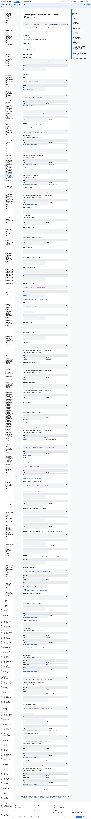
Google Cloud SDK (7, 4)
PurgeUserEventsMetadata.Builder (30, 121)
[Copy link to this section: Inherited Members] (36, 49)
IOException (25, 563)
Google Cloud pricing (18, 807)
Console (74, 1)
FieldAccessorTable (27, 455)
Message (47, 579)
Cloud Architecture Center (57, 810)
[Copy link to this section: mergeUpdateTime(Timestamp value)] (42, 593)
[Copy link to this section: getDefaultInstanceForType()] (38, 267)
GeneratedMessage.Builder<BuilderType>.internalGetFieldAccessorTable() (36, 459)
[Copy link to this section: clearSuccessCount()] (34, 167)
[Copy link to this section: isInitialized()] (30, 462)
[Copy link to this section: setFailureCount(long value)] (37, 675)
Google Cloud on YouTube (76, 810)
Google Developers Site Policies (38, 797)
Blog (73, 805)
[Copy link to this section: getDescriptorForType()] (36, 283)
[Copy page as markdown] (34, 17)
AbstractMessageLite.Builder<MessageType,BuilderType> (41, 37)
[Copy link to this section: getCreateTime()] (32, 207)
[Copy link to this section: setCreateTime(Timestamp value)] (40, 620)
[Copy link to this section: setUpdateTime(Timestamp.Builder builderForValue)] (49, 760)
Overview (3, 6)
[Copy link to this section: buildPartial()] (30, 93)
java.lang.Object (26, 37)
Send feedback (64, 14)
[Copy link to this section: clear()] (27, 109)
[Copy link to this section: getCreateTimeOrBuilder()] (37, 247)
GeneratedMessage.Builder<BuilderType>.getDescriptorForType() (35, 299)
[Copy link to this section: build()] (27, 77)
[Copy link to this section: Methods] (30, 74)
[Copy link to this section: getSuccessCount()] (33, 322)
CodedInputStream (49, 543)
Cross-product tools (27, 1)
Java (15, 4)
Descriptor (25, 69)
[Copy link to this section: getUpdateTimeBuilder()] (36, 362)
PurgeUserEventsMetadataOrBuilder (29, 45)
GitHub (54, 805)
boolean (25, 419)
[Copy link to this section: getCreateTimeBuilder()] (35, 227)
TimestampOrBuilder (27, 264)
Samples (18, 6)
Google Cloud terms (32, 816)
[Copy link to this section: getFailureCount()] (32, 302)
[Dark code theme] (65, 23)
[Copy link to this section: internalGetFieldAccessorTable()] (40, 443)
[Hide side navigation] (13, 817)
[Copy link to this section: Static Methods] (33, 54)
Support (35, 807)
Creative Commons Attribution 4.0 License (49, 796)
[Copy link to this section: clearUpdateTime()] (33, 187)
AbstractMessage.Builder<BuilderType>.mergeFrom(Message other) (35, 590)
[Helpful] (65, 12)
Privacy (22, 816)
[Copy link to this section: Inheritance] (30, 35)
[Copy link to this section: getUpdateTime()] (32, 342)
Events (73, 807)
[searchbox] (7, 10)
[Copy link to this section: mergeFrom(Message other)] (38, 567)
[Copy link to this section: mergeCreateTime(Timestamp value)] (42, 481)
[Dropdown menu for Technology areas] (21, 1)
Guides (8, 6)
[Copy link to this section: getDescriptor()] (32, 57)
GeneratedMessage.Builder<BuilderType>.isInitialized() (33, 478)
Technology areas (17, 1)
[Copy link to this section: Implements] (31, 43)
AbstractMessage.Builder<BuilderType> (60, 37)
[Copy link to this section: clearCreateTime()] (33, 128)
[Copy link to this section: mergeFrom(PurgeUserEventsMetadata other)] (47, 508)
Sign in (88, 1)
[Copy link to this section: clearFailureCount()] (33, 148)
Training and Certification (57, 812)
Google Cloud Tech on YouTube (77, 812)
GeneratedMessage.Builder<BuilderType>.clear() (32, 124)
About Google (17, 816)
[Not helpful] (67, 12)
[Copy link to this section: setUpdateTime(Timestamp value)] (40, 733)
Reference (13, 6)
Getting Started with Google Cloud (58, 807)
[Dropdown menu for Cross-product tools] (32, 1)
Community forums (37, 805)
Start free (86, 4)
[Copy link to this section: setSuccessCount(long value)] (38, 704)
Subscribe (78, 816)
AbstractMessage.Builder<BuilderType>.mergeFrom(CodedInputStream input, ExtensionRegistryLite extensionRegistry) (45, 556)
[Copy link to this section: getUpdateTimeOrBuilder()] (37, 382)
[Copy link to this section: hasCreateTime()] (32, 402)
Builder (25, 244)
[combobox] (65, 1)
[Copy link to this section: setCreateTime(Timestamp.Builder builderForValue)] (49, 648)
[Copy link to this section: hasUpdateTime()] (32, 422)
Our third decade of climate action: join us (43, 816)
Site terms (26, 816)
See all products (18, 805)
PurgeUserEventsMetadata (28, 89)
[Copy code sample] (67, 23)
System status (36, 810)
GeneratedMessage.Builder (29, 39)
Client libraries (21, 4)
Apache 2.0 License (24, 797)
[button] (7, 600)
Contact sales (17, 810)
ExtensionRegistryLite (50, 545)
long (24, 319)
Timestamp (25, 224)
